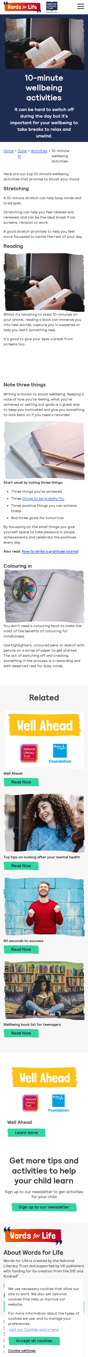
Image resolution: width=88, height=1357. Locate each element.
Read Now (25, 782)
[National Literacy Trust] (52, 7)
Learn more (26, 1132)
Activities (39, 150)
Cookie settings (22, 1350)
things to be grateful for (43, 498)
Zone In (22, 153)
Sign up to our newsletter (44, 1207)
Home (9, 150)
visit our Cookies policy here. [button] (34, 1329)
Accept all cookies (34, 1340)
